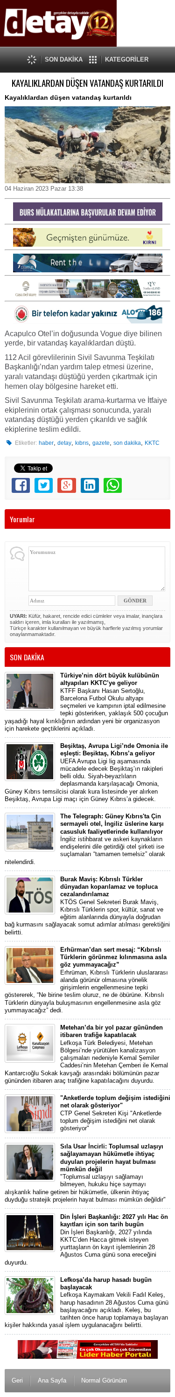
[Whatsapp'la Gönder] (113, 485)
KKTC (152, 443)
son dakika (127, 443)
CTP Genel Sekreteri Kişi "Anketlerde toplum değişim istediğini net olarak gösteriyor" (115, 1113)
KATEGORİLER (126, 59)
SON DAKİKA (64, 59)
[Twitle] (44, 485)
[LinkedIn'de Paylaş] (90, 485)
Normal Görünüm (104, 1380)
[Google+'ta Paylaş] (66, 485)
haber (46, 443)
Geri (17, 1380)
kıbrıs (82, 443)
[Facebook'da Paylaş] (21, 485)
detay (64, 443)
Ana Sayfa (52, 1380)
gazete (101, 443)
